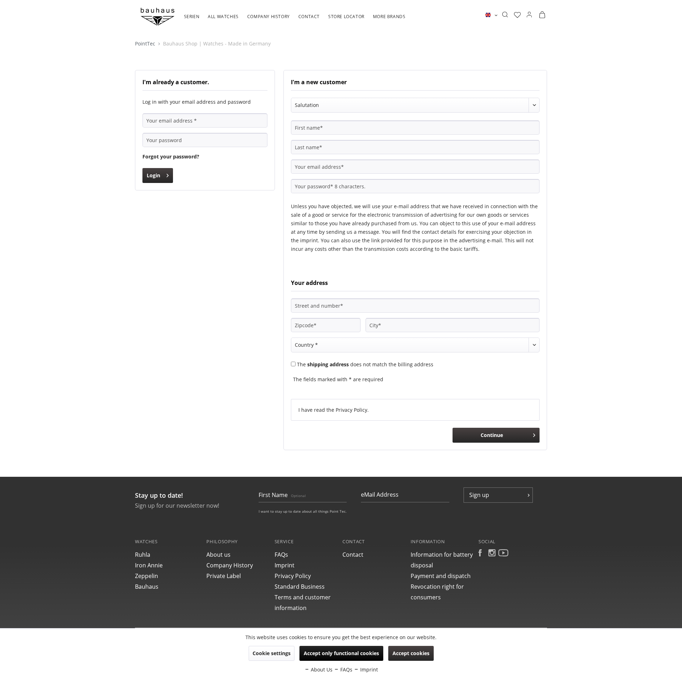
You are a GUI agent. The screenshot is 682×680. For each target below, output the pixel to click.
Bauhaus (146, 586)
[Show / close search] (504, 15)
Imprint (284, 565)
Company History (229, 565)
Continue (492, 435)
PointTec (146, 43)
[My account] (529, 15)
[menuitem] (191, 20)
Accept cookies (411, 653)
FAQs (281, 554)
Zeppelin (146, 576)
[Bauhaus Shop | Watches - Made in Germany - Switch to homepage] (157, 17)
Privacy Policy (351, 409)
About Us (320, 669)
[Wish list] (517, 15)
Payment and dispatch (441, 576)
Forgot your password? (170, 156)
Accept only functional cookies (341, 653)
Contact (352, 554)
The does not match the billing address (365, 364)
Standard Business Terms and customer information (303, 597)
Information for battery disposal (442, 560)
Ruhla (142, 554)
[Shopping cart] (542, 15)
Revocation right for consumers (437, 592)
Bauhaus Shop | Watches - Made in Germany (217, 43)
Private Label (223, 576)
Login (153, 175)
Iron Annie (149, 565)
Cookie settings (272, 653)
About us (218, 554)
